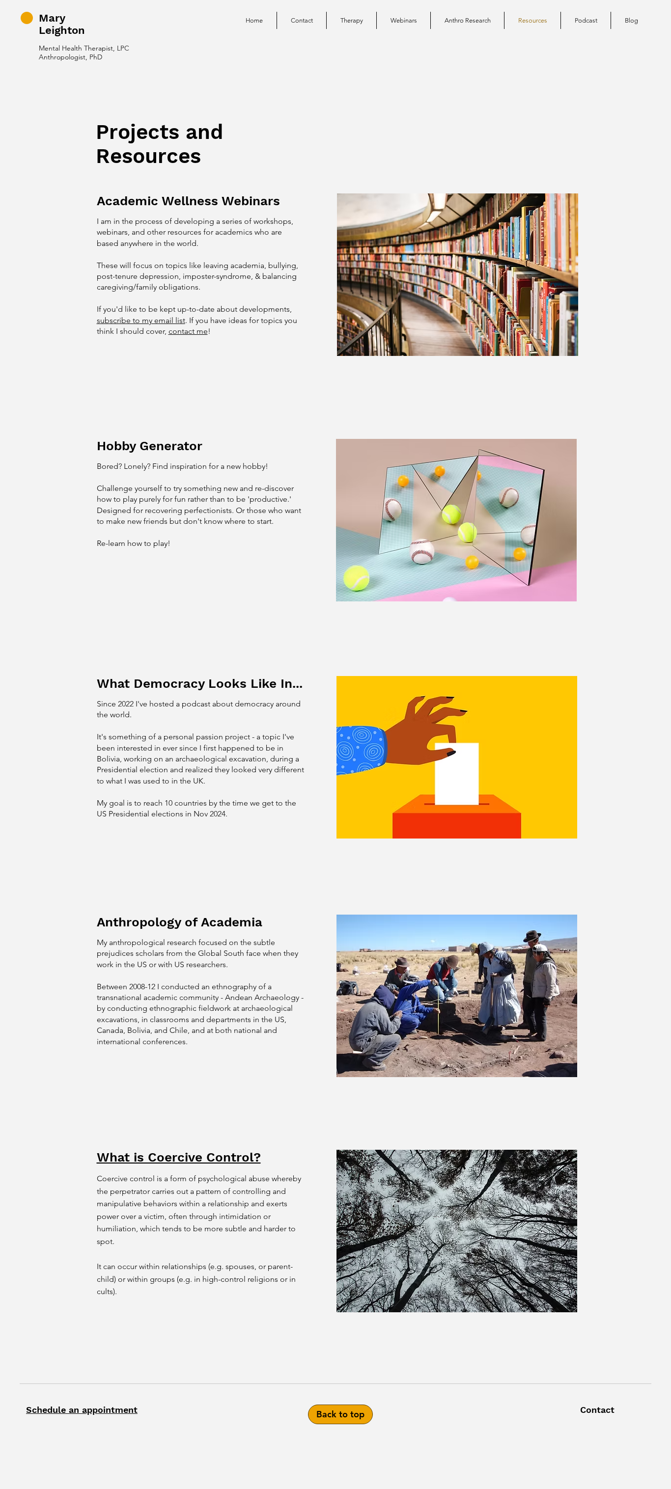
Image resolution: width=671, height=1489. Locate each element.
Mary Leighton (62, 24)
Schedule (46, 1410)
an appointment (102, 1410)
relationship (228, 1203)
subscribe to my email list (141, 320)
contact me (188, 331)
